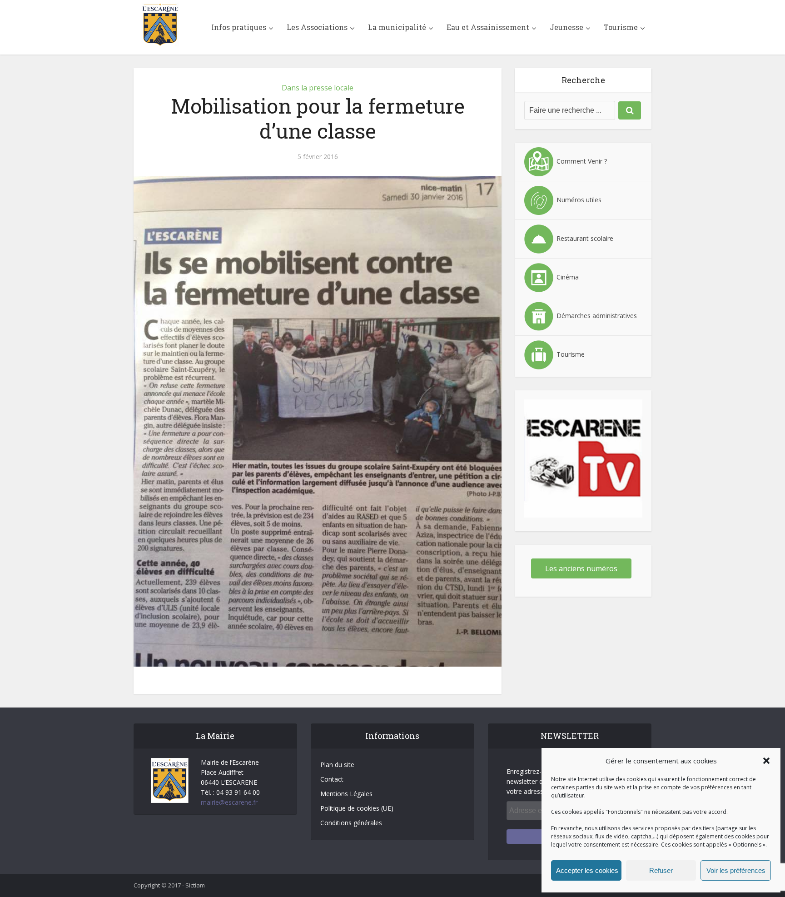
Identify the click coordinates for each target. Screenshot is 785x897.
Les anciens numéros (581, 568)
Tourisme (621, 27)
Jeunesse (566, 27)
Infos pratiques (238, 27)
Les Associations (317, 27)
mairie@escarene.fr (229, 802)
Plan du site (337, 764)
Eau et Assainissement (488, 27)
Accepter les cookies (587, 870)
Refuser (661, 870)
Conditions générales (351, 822)
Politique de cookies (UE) (356, 808)
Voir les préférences (735, 870)
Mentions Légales (346, 793)
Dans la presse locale (317, 88)
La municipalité (397, 27)
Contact (331, 779)
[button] (766, 760)
